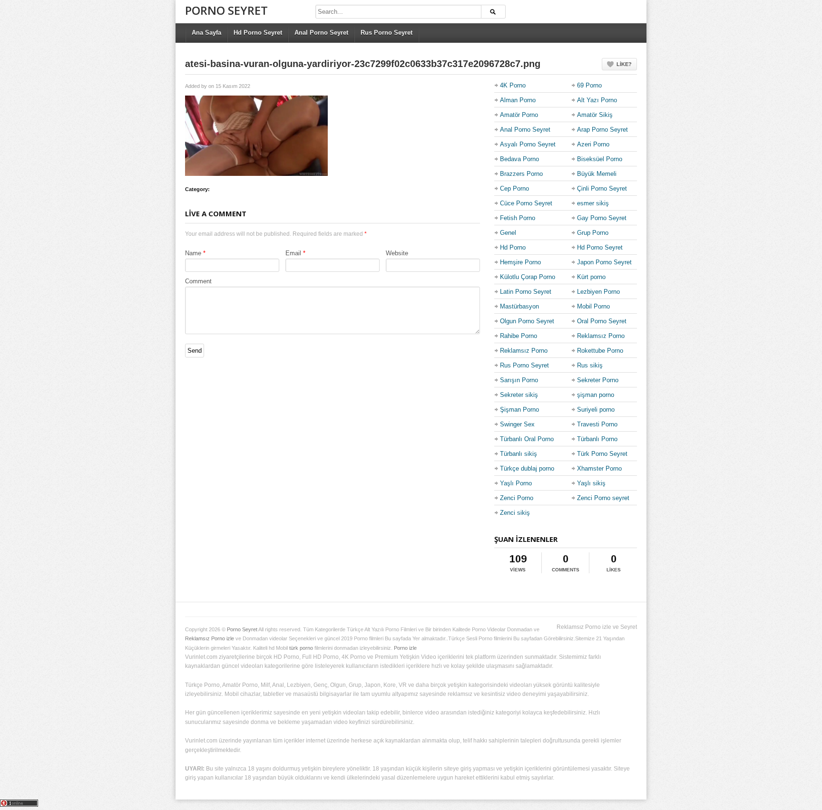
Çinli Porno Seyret (602, 188)
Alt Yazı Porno (597, 100)
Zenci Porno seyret (603, 497)
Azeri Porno (593, 144)
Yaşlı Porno (516, 483)
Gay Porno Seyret (601, 218)
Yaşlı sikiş (591, 483)
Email (293, 253)
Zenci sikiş (515, 512)
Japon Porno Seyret (604, 262)
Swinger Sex (517, 424)
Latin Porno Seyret (525, 291)
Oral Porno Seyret (601, 321)
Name (193, 253)
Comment (198, 281)
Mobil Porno (593, 306)
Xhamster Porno (599, 468)
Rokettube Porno (600, 350)
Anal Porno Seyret (321, 32)
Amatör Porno (519, 114)
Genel (508, 232)
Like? (624, 64)
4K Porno (513, 85)
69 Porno (589, 85)
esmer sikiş (593, 203)
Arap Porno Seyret (602, 129)
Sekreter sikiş (519, 394)
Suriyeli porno (596, 409)
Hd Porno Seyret (258, 32)
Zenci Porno (516, 497)
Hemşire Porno (520, 262)
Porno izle (405, 648)
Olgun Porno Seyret (527, 321)
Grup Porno (592, 232)
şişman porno (595, 394)
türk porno (301, 648)
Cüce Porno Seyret (526, 203)
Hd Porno (513, 247)
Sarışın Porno (519, 380)
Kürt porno (591, 276)
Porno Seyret (226, 10)
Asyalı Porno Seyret (528, 144)
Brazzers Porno (521, 173)
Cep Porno (514, 188)
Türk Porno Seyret (602, 453)
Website (397, 253)
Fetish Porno (517, 218)
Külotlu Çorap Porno (527, 276)
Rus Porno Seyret (386, 32)
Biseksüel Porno (599, 159)
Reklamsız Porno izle (209, 638)
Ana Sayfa (206, 32)
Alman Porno (518, 100)
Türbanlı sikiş (518, 453)
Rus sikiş (590, 365)
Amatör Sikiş (595, 114)
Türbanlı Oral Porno (527, 439)
